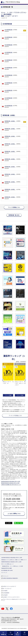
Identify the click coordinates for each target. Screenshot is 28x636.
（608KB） (13, 182)
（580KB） (13, 144)
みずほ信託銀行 (6, 592)
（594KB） (13, 152)
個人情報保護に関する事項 (7, 570)
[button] (3, 380)
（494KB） (11, 53)
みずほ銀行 (5, 590)
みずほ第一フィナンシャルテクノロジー (11, 597)
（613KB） (13, 137)
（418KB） (13, 121)
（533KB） (11, 68)
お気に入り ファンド (17, 634)
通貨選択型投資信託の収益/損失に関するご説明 (10, 483)
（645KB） (13, 159)
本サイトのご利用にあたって (7, 564)
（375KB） (11, 30)
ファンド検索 (10, 634)
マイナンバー (5, 576)
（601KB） (13, 175)
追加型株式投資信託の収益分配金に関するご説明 (10, 481)
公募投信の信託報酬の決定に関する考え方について (11, 484)
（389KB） (11, 38)
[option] (8, 379)
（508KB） (11, 45)
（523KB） (11, 91)
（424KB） (13, 129)
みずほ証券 (5, 595)
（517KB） (11, 106)
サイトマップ (4, 572)
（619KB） (13, 167)
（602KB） (13, 197)
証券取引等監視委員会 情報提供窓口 (10, 578)
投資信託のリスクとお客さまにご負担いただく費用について (14, 559)
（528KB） (11, 76)
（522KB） (11, 83)
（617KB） (13, 190)
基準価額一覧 (3, 634)
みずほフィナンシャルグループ (9, 586)
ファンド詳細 (8, 395)
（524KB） (11, 98)
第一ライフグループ (7, 588)
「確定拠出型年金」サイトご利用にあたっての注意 (12, 566)
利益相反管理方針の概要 (6, 568)
